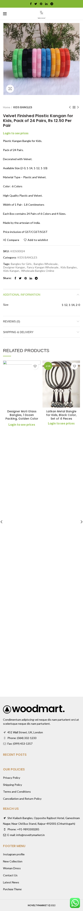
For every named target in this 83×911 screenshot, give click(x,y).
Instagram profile (14, 854)
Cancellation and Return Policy (22, 798)
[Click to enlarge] (10, 89)
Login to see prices (15, 133)
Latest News (11, 882)
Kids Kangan (11, 270)
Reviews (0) (11, 321)
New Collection (12, 861)
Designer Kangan (14, 267)
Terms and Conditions (17, 791)
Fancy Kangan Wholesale (42, 267)
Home (6, 107)
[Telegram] (52, 3)
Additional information (21, 294)
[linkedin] (46, 3)
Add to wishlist (38, 240)
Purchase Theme (12, 889)
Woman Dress (12, 868)
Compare (13, 240)
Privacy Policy (11, 777)
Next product (78, 107)
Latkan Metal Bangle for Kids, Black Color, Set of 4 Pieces (61, 415)
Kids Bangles (68, 267)
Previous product (70, 107)
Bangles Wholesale (46, 264)
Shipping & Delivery (18, 332)
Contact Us (10, 875)
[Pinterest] (41, 3)
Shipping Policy (12, 784)
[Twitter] (35, 3)
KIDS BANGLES (22, 107)
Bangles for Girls (21, 264)
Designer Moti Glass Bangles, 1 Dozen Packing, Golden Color (21, 415)
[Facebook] (31, 3)
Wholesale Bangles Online (37, 270)
